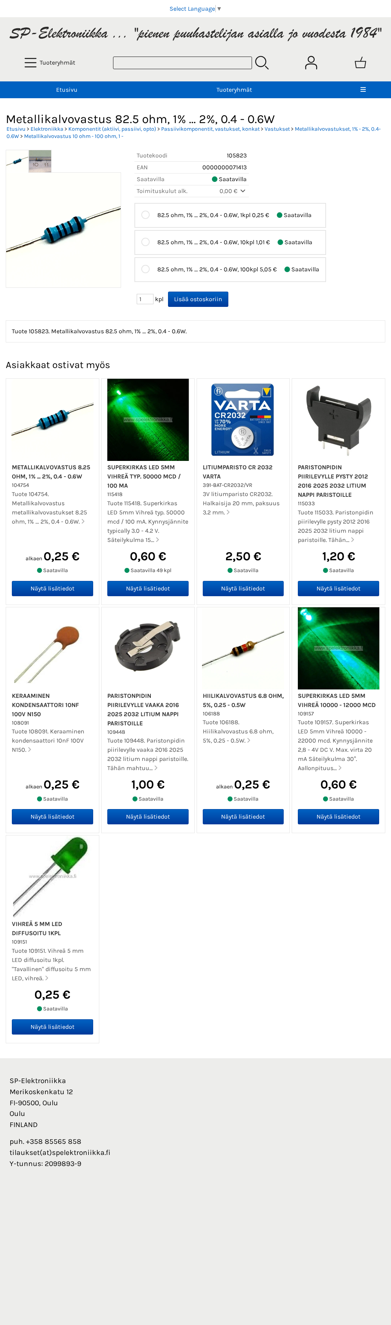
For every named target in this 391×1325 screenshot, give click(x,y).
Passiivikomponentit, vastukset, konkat (210, 129)
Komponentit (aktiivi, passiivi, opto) (112, 129)
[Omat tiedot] (311, 63)
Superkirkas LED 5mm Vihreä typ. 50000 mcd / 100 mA (144, 476)
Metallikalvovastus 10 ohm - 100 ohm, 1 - (73, 136)
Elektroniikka (47, 129)
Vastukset (277, 129)
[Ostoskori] (360, 63)
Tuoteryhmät (234, 89)
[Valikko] (363, 89)
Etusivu (67, 89)
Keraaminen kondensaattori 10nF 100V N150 (45, 705)
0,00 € (229, 191)
